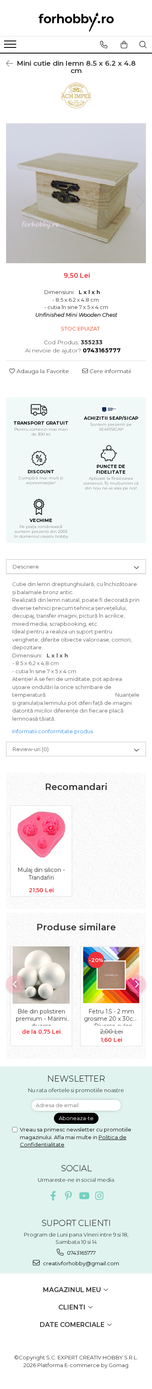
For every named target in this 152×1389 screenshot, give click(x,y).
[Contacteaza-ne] (103, 44)
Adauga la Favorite (42, 371)
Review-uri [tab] (31, 749)
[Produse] (11, 47)
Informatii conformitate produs (52, 731)
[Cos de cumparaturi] (124, 44)
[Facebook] (53, 1196)
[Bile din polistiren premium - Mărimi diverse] (41, 975)
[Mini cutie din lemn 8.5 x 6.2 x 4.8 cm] (76, 193)
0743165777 (81, 1252)
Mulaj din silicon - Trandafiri (41, 873)
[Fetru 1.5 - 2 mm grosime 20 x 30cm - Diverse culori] (111, 975)
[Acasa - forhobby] (76, 22)
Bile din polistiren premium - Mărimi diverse (41, 1017)
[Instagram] (99, 1196)
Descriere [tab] (26, 566)
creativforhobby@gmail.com (80, 1263)
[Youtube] (84, 1196)
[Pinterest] (68, 1196)
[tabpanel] (76, 193)
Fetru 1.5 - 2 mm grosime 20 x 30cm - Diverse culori (111, 1017)
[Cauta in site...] (143, 44)
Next (139, 201)
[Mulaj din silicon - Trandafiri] (41, 834)
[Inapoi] (6, 64)
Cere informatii (109, 371)
